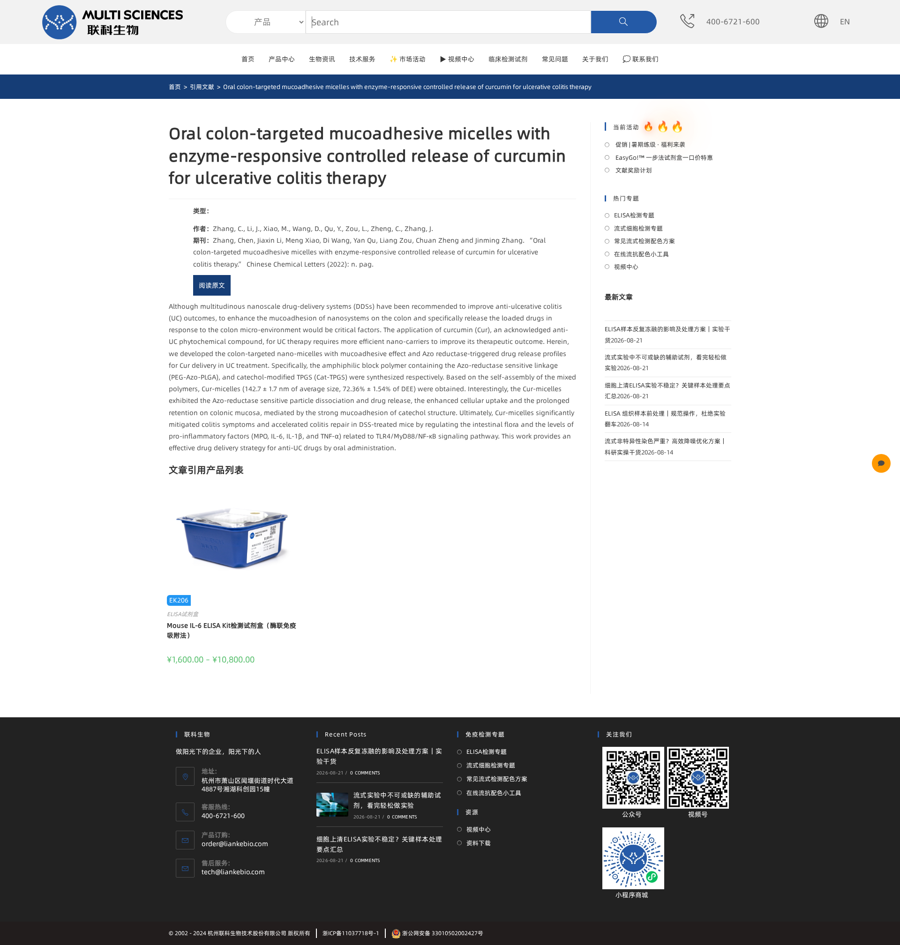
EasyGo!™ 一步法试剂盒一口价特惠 (663, 157)
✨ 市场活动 (408, 59)
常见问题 (555, 59)
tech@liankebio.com (233, 872)
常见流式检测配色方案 (644, 241)
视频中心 (626, 266)
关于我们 (595, 59)
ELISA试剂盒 (182, 614)
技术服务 (362, 59)
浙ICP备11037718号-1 (350, 933)
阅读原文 (212, 285)
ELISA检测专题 (634, 215)
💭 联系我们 (640, 59)
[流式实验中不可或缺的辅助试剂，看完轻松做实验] (332, 805)
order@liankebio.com (235, 843)
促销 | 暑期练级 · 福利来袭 (649, 144)
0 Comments (365, 772)
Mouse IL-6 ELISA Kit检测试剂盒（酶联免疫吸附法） (231, 630)
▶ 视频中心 (457, 59)
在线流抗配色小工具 (641, 254)
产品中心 (282, 59)
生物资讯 (322, 59)
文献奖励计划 (633, 170)
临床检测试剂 (508, 59)
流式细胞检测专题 (638, 228)
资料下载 (478, 843)
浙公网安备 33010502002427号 (442, 933)
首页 (248, 59)
